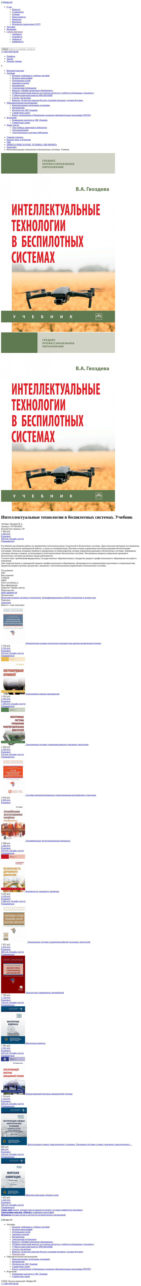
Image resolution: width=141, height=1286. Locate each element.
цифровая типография (27, 1212)
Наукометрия (18, 85)
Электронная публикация (24, 88)
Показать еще (18, 1254)
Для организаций (20, 130)
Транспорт (6, 602)
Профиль (11, 56)
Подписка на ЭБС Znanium (24, 110)
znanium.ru (17, 34)
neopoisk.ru (17, 36)
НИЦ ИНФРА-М (9, 592)
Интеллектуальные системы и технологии (21, 597)
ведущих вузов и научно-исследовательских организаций (33, 1215)
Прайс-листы (13, 125)
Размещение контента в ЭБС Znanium (29, 120)
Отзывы (16, 14)
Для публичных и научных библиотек (30, 132)
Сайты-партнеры (15, 32)
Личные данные (14, 61)
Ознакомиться (7, 541)
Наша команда (19, 17)
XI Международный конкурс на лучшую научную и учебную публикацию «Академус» (53, 93)
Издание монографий (22, 78)
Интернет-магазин (15, 70)
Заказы (10, 59)
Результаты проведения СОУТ (26, 24)
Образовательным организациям (22, 103)
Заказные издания (20, 83)
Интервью (11, 29)
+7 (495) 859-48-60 (9, 51)
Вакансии (16, 19)
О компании (18, 12)
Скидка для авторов (21, 98)
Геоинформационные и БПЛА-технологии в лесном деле (69, 597)
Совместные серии (21, 113)
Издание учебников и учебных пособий (31, 75)
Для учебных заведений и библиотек (29, 127)
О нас (9, 7)
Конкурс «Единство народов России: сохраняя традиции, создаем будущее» (47, 100)
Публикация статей (21, 80)
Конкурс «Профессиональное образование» (32, 90)
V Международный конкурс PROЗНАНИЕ (32, 95)
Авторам (11, 73)
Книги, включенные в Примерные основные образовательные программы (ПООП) (51, 115)
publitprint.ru (17, 41)
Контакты (16, 22)
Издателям (12, 117)
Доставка (11, 27)
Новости (16, 9)
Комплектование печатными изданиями (31, 105)
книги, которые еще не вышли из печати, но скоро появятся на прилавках (42, 1210)
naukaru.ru (16, 39)
